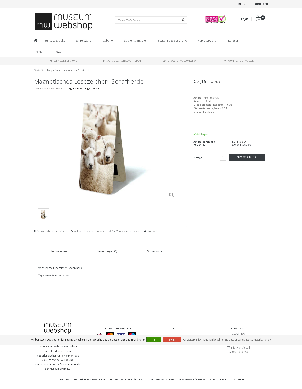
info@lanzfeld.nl (240, 347)
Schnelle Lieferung (65, 60)
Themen (39, 51)
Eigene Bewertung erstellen (84, 88)
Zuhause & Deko (55, 40)
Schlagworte (155, 251)
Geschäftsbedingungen (89, 379)
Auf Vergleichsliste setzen (126, 230)
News (57, 51)
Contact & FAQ (219, 379)
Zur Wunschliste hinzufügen (52, 230)
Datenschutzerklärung (126, 379)
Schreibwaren (84, 40)
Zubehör (108, 40)
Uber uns (63, 379)
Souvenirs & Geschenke (173, 40)
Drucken (152, 230)
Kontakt (238, 328)
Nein (172, 339)
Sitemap (239, 379)
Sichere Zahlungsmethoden (123, 60)
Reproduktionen (208, 40)
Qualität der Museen (241, 60)
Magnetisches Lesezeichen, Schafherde (69, 70)
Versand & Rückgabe (192, 379)
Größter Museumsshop (182, 60)
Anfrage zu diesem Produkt (89, 230)
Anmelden (261, 4)
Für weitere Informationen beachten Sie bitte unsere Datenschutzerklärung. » (227, 339)
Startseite (39, 70)
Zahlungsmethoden (160, 379)
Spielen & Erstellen (136, 40)
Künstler (233, 40)
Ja (154, 339)
